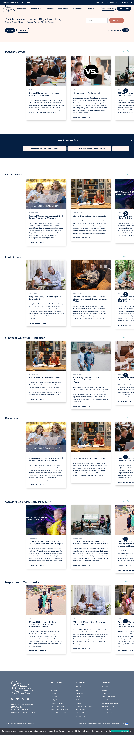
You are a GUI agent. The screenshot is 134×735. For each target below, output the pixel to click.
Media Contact (107, 713)
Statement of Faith (108, 706)
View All (126, 175)
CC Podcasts (80, 709)
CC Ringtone (106, 709)
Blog (77, 690)
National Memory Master (84, 706)
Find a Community (108, 700)
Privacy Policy (92, 723)
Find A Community (108, 8)
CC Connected (81, 700)
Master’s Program (56, 703)
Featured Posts (15, 51)
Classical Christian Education (44, 149)
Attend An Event (124, 8)
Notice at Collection (104, 723)
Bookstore (79, 693)
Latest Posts (13, 174)
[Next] (125, 90)
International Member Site (59, 709)
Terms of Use (82, 723)
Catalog (78, 703)
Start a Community (108, 696)
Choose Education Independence (87, 713)
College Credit (56, 700)
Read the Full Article (37, 117)
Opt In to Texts (81, 716)
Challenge (54, 696)
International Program (58, 706)
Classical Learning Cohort (59, 713)
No (117, 731)
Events (78, 696)
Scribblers (54, 690)
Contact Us (106, 693)
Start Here (79, 687)
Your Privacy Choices (118, 723)
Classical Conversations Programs (89, 149)
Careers (104, 690)
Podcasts (23, 30)
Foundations (55, 687)
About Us (105, 687)
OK (113, 731)
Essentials (54, 693)
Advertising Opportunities (110, 703)
